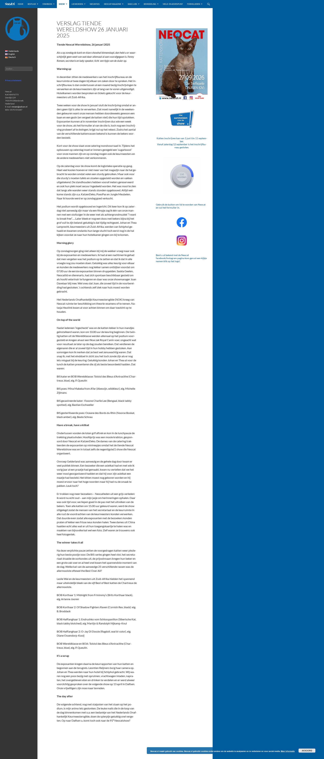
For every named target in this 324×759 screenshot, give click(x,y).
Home (20, 4)
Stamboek (47, 4)
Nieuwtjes (95, 4)
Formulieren (193, 4)
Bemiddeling (150, 4)
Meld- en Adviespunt (173, 4)
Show (62, 4)
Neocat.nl (10, 4)
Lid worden (77, 4)
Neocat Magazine (112, 4)
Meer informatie (288, 751)
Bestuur (32, 4)
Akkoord (307, 750)
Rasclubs (132, 4)
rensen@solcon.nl (19, 106)
